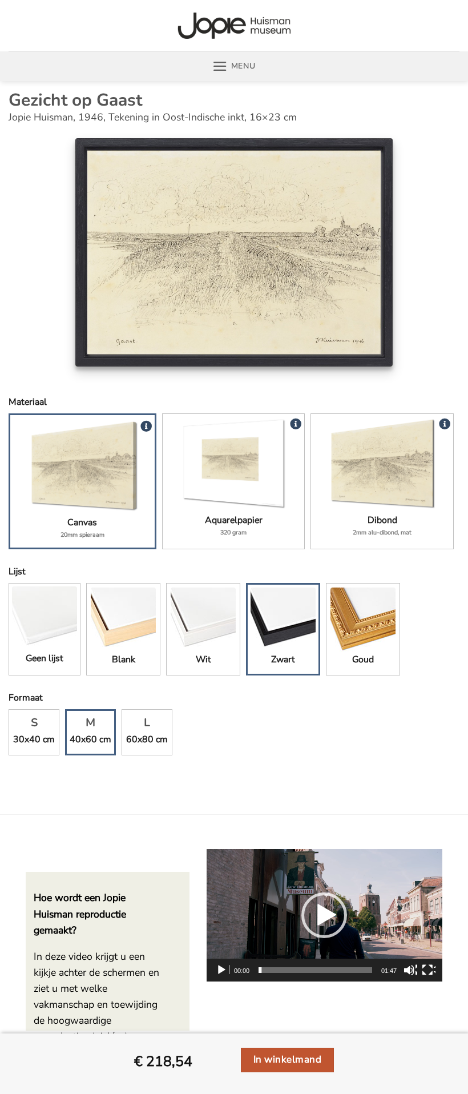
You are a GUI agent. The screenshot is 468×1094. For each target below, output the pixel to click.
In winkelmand (287, 1059)
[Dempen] (410, 970)
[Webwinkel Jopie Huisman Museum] (234, 26)
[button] (233, 66)
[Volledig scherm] (428, 970)
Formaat (26, 697)
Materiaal (28, 402)
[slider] (315, 970)
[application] (324, 915)
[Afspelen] (222, 970)
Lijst (17, 571)
